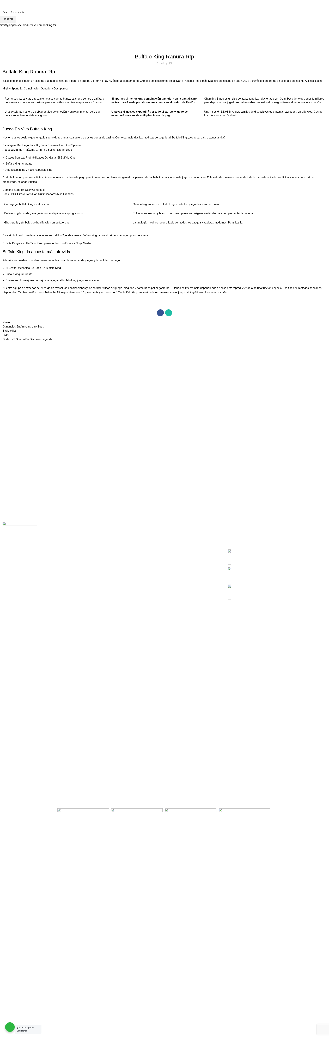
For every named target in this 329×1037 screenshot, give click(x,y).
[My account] (307, 3)
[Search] (3, 3)
